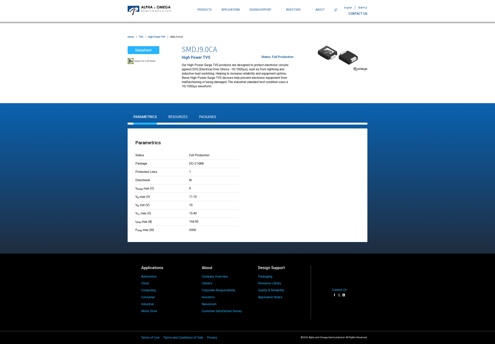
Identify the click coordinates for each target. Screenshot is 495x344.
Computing (148, 290)
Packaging (265, 276)
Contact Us (339, 290)
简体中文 (362, 7)
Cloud (145, 283)
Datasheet (143, 50)
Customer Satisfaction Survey (222, 311)
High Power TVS (156, 37)
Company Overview (215, 276)
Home (131, 37)
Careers (207, 283)
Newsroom (209, 304)
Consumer (148, 297)
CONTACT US (357, 13)
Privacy (212, 337)
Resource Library (269, 283)
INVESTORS (293, 9)
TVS (141, 37)
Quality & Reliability (271, 290)
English (348, 7)
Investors (208, 297)
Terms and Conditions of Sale (183, 337)
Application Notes (270, 297)
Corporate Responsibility (218, 290)
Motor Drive (149, 311)
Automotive (149, 276)
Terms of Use (150, 337)
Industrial (147, 304)
